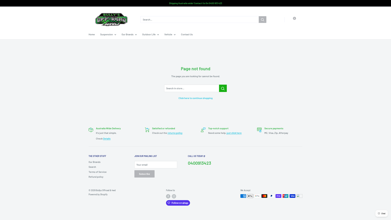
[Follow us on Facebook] (168, 196)
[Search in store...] (223, 88)
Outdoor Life (149, 34)
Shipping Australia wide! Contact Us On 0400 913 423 (195, 3)
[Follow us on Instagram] (174, 196)
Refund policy (96, 176)
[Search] (262, 19)
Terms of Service (98, 171)
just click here (234, 132)
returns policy (175, 132)
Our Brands (127, 34)
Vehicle (168, 34)
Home (92, 34)
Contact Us (187, 34)
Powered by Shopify (98, 194)
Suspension (106, 34)
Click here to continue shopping (196, 98)
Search (92, 166)
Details (107, 138)
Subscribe (144, 173)
